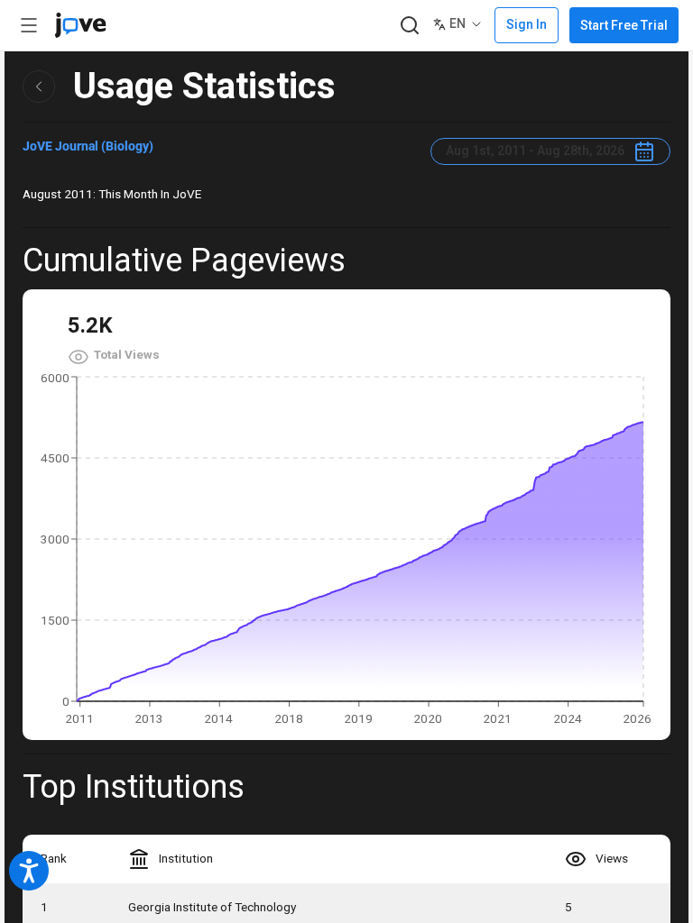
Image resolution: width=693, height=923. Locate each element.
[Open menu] (28, 25)
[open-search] (409, 26)
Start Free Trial (624, 25)
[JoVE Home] (80, 25)
